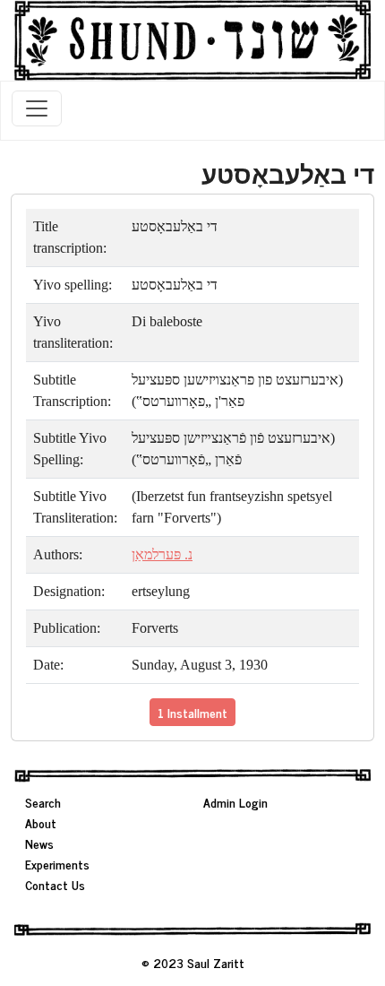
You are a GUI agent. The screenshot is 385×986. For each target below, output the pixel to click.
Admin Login (235, 801)
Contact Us (55, 884)
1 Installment (192, 712)
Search (43, 801)
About (40, 822)
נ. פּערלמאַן (162, 554)
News (39, 843)
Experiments (57, 863)
